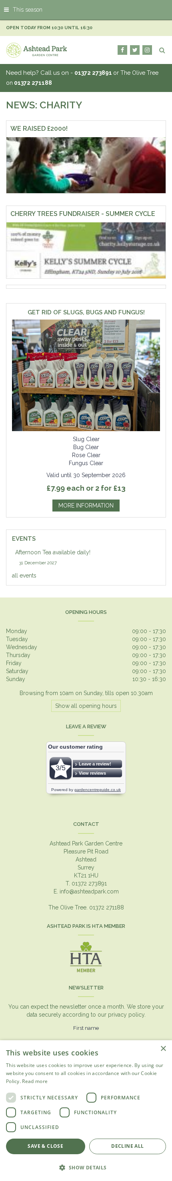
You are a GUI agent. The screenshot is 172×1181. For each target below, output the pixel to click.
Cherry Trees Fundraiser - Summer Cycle (82, 214)
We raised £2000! (39, 128)
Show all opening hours (86, 706)
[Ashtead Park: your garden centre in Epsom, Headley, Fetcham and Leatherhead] (37, 50)
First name (86, 1028)
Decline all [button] (127, 1146)
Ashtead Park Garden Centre (86, 843)
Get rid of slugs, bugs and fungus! (86, 312)
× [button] (163, 1049)
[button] (86, 1167)
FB (122, 50)
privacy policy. (127, 1014)
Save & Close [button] (45, 1146)
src (162, 50)
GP (147, 50)
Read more (35, 1081)
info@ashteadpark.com (89, 891)
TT (135, 50)
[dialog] (86, 1110)
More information (86, 505)
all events (24, 575)
